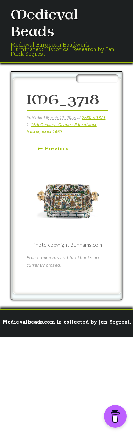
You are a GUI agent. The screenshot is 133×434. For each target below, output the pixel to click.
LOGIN (53, 421)
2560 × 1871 (93, 117)
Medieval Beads (44, 23)
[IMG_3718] (67, 237)
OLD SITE (76, 421)
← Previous (52, 149)
